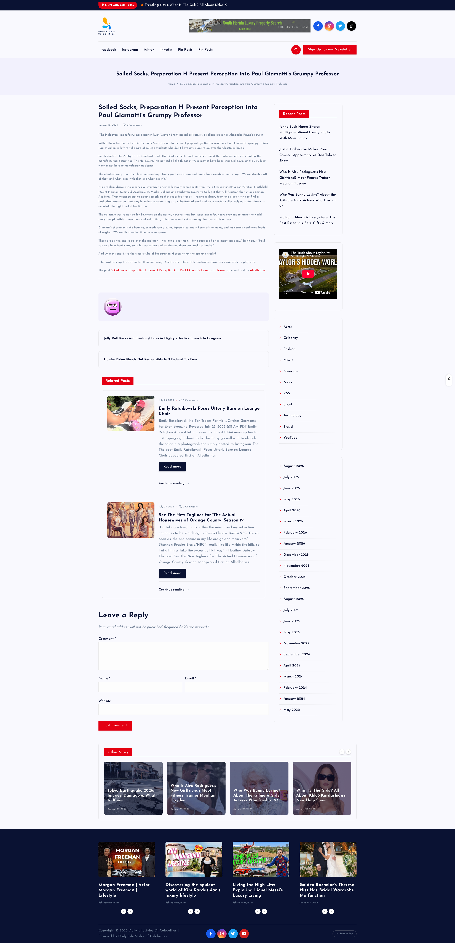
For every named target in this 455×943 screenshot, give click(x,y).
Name (104, 684)
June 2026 (291, 494)
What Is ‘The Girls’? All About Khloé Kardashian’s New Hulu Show (258, 801)
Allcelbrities (257, 275)
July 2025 (291, 615)
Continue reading (172, 488)
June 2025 (291, 626)
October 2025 (294, 582)
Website (104, 706)
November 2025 (296, 571)
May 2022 (291, 715)
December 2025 (296, 560)
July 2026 (291, 482)
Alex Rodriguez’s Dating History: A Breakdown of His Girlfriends (319, 801)
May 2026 (291, 505)
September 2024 (296, 660)
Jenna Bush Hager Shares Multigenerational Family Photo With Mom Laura (304, 137)
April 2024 (291, 671)
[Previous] (342, 757)
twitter (149, 55)
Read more (172, 472)
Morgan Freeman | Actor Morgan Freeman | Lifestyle (124, 895)
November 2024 (296, 649)
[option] (133, 793)
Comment (107, 644)
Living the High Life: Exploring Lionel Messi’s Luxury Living (258, 895)
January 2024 (294, 704)
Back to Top (346, 939)
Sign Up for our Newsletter (330, 55)
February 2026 (295, 538)
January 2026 (294, 549)
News (287, 388)
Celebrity (290, 343)
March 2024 (293, 682)
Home (171, 89)
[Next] (348, 757)
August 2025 (293, 604)
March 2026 (293, 527)
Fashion (289, 354)
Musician (290, 376)
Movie (288, 365)
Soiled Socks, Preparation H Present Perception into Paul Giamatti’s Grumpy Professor (233, 89)
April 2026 (291, 516)
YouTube (290, 443)
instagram (130, 55)
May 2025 (291, 637)
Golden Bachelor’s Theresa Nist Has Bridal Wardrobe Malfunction (327, 895)
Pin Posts (185, 55)
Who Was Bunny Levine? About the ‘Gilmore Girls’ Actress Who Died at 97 (307, 205)
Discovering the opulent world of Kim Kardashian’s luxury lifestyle (192, 895)
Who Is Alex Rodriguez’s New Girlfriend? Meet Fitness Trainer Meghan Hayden (304, 183)
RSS (286, 399)
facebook (108, 55)
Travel (288, 432)
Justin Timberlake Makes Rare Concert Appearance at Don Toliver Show (307, 160)
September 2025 (296, 593)
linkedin (166, 55)
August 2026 (293, 471)
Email (190, 684)
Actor (287, 332)
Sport (287, 410)
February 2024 (295, 693)
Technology (292, 421)
